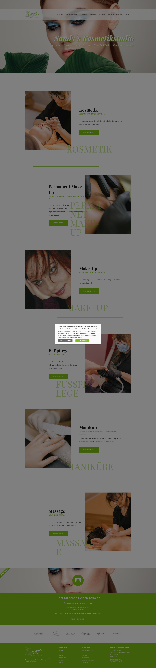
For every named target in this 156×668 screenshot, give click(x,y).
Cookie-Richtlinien (91, 331)
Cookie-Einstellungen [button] (65, 340)
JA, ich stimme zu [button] (82, 340)
